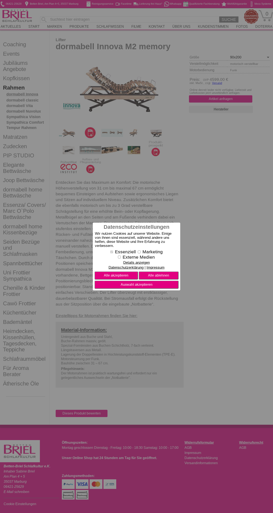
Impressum (155, 267)
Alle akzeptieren (116, 275)
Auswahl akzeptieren (136, 284)
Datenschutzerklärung (126, 267)
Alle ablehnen (158, 275)
